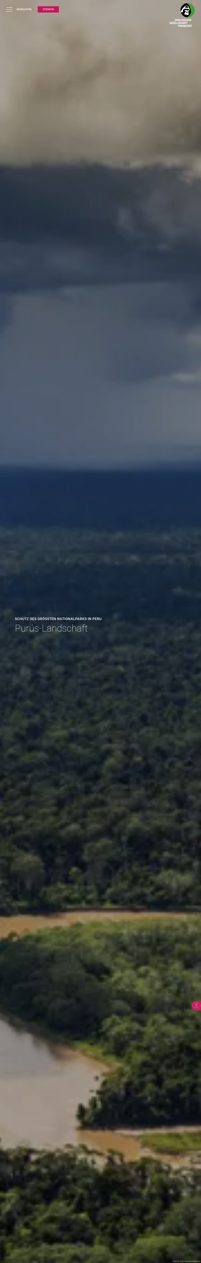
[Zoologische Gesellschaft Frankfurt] (182, 15)
